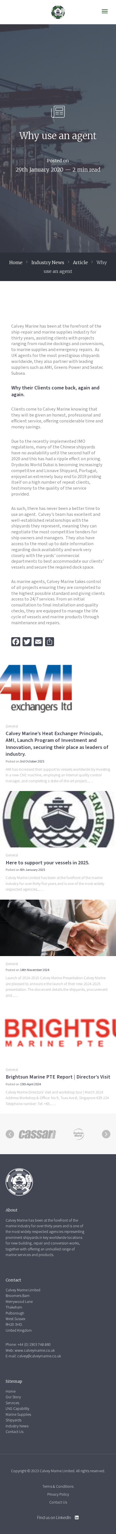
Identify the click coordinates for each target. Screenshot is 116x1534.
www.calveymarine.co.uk (35, 1350)
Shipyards (13, 1420)
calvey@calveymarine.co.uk (39, 1356)
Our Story (13, 1397)
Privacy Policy (58, 1494)
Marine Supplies (18, 1414)
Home (16, 262)
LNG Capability (17, 1409)
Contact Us (14, 1432)
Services (12, 1403)
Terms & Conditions (58, 1486)
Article (80, 262)
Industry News (47, 262)
